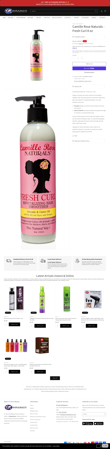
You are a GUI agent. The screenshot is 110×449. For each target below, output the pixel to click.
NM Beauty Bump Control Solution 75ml (13, 318)
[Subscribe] (104, 414)
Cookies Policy (34, 425)
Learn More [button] (56, 446)
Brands (32, 408)
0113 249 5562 (63, 412)
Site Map (32, 430)
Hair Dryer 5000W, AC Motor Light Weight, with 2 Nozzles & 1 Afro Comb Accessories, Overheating (92, 319)
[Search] (96, 11)
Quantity (74, 55)
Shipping (81, 43)
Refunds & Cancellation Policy (38, 416)
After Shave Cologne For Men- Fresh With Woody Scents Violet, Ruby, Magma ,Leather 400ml (15, 365)
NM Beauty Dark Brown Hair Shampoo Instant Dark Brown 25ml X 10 (40, 365)
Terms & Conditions (35, 419)
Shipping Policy (34, 411)
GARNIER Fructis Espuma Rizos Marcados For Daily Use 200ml (41, 319)
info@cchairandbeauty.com (68, 414)
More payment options (89, 72)
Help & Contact (34, 428)
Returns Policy (34, 413)
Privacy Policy (33, 422)
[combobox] (64, 11)
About (31, 405)
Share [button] (75, 136)
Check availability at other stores (82, 81)
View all (55, 378)
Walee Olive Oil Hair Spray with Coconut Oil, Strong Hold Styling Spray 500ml (65, 319)
